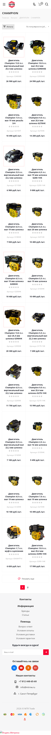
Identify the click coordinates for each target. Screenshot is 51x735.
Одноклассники (28, 668)
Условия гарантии (25, 638)
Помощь (25, 621)
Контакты (25, 599)
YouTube (21, 668)
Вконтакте (14, 668)
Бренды (26, 611)
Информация (26, 606)
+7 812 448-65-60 (28, 681)
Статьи (25, 614)
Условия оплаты (25, 630)
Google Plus (35, 668)
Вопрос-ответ (25, 626)
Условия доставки (25, 634)
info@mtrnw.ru (27, 687)
